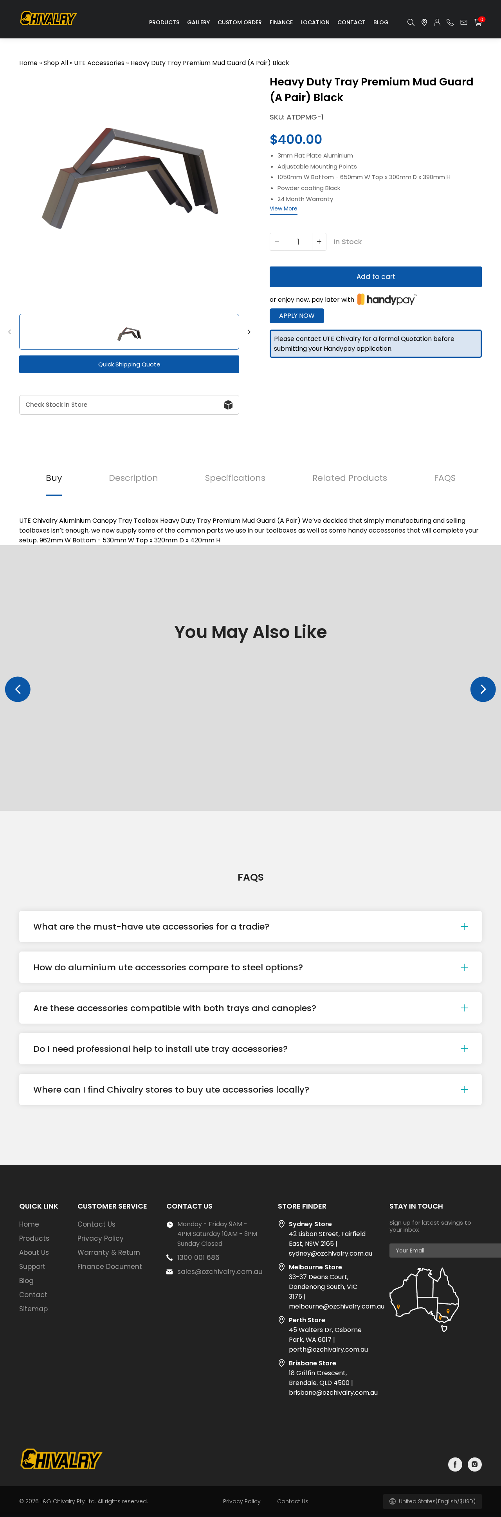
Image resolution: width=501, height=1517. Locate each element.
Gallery (198, 22)
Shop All (55, 62)
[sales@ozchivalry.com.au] (464, 22)
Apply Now (297, 315)
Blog (381, 22)
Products (164, 22)
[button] (9, 332)
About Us (34, 1252)
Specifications (235, 478)
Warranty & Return (108, 1252)
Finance (281, 22)
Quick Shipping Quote (129, 364)
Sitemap (33, 1309)
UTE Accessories (99, 62)
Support (32, 1266)
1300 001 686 (198, 1257)
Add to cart (376, 276)
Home (28, 62)
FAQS (445, 478)
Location (315, 22)
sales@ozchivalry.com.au (220, 1271)
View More (283, 208)
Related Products (349, 478)
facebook (455, 1464)
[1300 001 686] (450, 22)
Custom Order (240, 22)
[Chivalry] (49, 24)
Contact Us (96, 1224)
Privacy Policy (100, 1238)
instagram (475, 1464)
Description (133, 478)
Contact (351, 22)
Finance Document (109, 1266)
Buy (54, 478)
